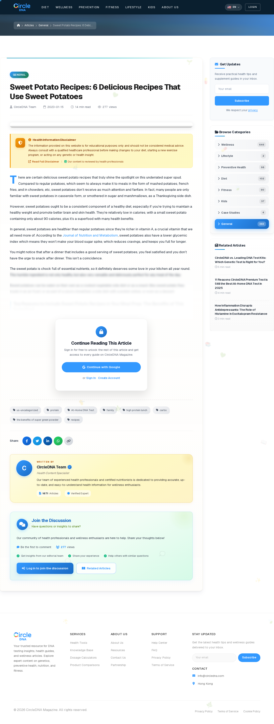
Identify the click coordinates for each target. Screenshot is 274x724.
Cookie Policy (251, 711)
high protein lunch (136, 410)
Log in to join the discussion (47, 568)
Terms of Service (162, 665)
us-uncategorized (27, 410)
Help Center (159, 643)
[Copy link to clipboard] (68, 441)
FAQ (154, 650)
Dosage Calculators (83, 657)
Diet (45, 7)
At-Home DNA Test (82, 410)
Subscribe (242, 101)
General (43, 25)
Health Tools (78, 643)
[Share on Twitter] (37, 441)
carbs (163, 410)
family (110, 410)
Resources (118, 650)
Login (253, 7)
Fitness (112, 7)
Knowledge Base (81, 650)
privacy (253, 110)
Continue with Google (103, 367)
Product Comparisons (85, 665)
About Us (170, 7)
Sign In (91, 378)
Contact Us (118, 657)
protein (54, 410)
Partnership (118, 665)
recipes (75, 419)
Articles (29, 25)
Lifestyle (133, 7)
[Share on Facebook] (26, 441)
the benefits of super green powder (38, 419)
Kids (151, 7)
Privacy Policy (161, 657)
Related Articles (99, 568)
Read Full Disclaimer (45, 161)
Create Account (109, 378)
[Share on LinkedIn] (47, 441)
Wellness (64, 7)
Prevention (89, 7)
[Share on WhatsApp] (58, 441)
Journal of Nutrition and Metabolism (90, 235)
